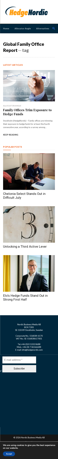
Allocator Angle (12, 106)
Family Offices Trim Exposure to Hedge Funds (27, 112)
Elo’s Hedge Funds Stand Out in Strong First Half (25, 297)
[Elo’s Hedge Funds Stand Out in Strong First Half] (29, 273)
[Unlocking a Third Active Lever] (29, 224)
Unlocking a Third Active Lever (25, 246)
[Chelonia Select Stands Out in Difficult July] (29, 171)
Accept (9, 454)
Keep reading (10, 134)
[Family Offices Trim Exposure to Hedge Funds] (29, 85)
